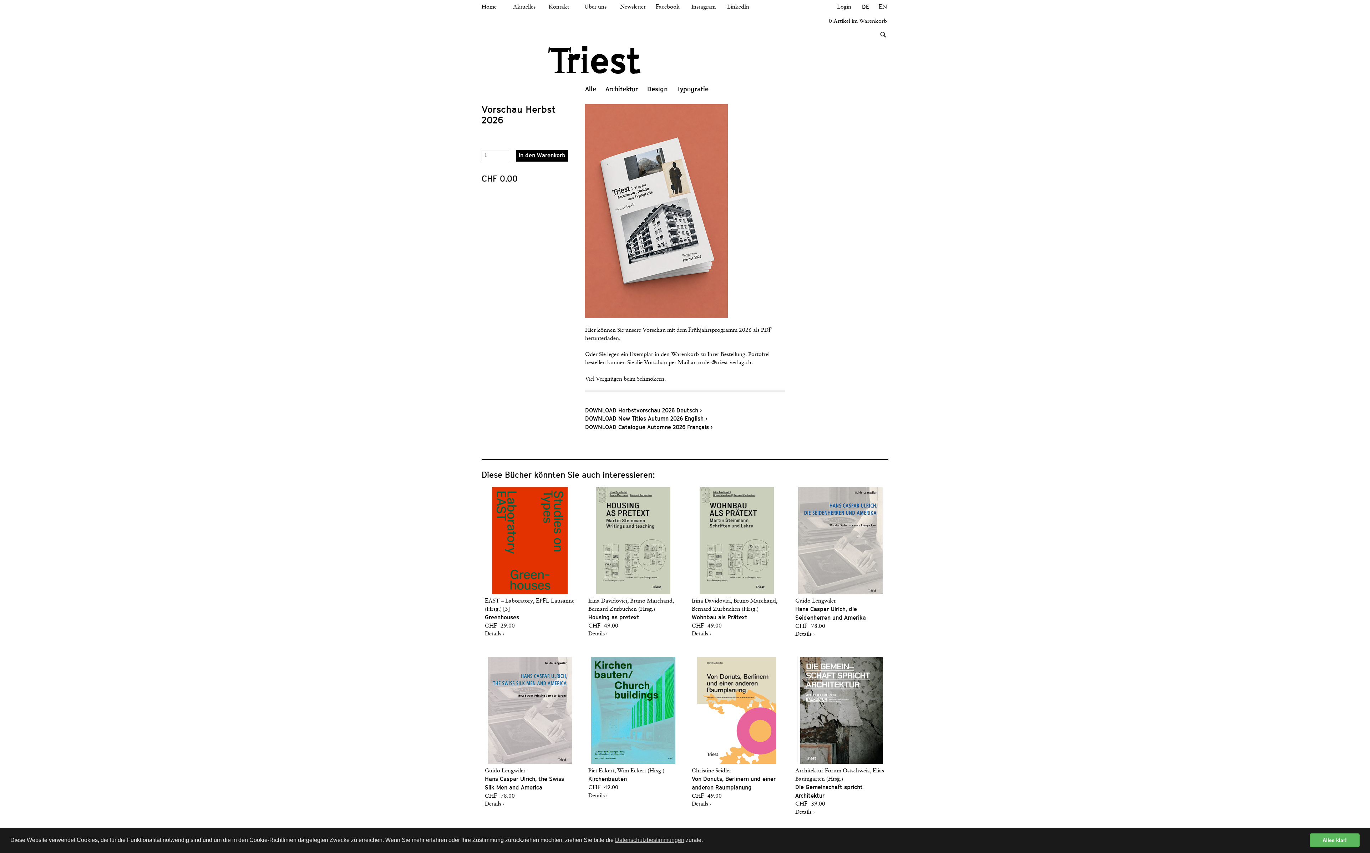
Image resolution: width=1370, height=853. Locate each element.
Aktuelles (524, 7)
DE (865, 7)
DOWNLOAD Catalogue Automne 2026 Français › (648, 427)
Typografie (693, 89)
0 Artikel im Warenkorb (858, 21)
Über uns (595, 7)
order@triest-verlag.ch (724, 363)
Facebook (668, 7)
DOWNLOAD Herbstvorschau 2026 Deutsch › (643, 410)
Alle (590, 89)
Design (657, 89)
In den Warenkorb (542, 155)
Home (489, 7)
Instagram (703, 7)
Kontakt (559, 7)
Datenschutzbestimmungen (649, 840)
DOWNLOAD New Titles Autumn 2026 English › (646, 418)
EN (883, 7)
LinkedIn (738, 7)
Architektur (621, 89)
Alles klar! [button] (1335, 840)
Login (844, 7)
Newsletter (633, 7)
